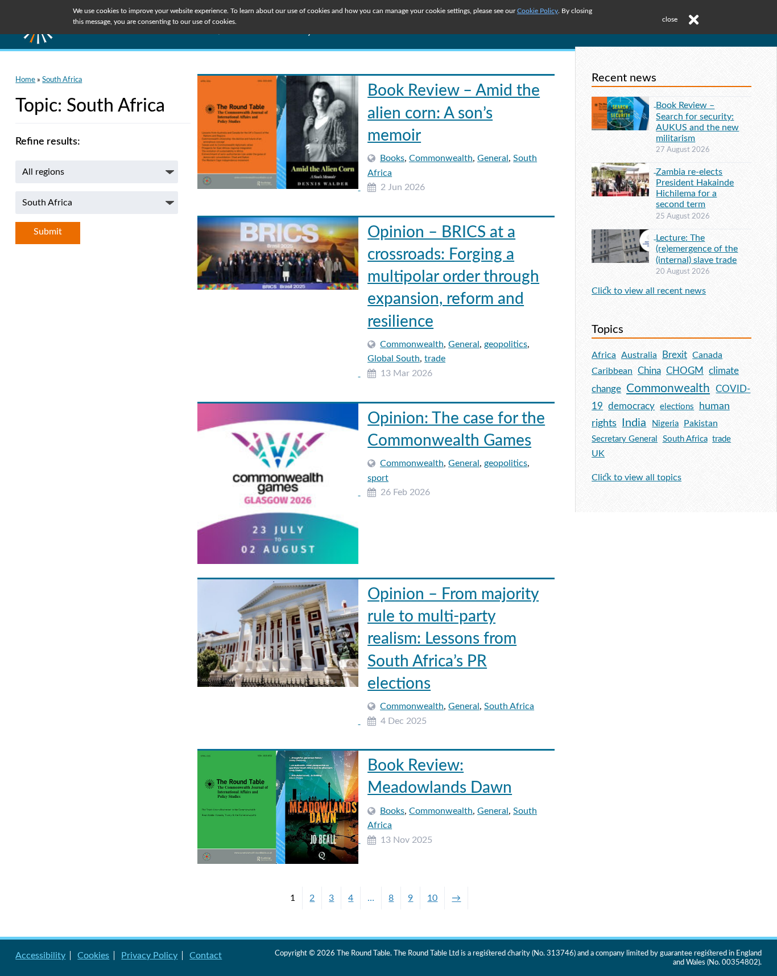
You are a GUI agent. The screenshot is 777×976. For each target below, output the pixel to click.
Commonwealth (441, 158)
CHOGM (685, 371)
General (493, 158)
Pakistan (701, 423)
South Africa (62, 79)
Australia (639, 355)
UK (598, 453)
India (634, 423)
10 (432, 898)
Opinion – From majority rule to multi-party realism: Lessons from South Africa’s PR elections (453, 638)
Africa (604, 355)
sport (377, 478)
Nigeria (665, 423)
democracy (631, 406)
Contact (205, 955)
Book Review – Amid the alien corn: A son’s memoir (453, 113)
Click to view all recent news (649, 290)
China (649, 371)
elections (677, 406)
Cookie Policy (537, 10)
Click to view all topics (636, 477)
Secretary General (625, 439)
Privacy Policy (149, 955)
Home (25, 79)
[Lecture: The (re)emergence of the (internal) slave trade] (624, 236)
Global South (393, 358)
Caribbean (612, 371)
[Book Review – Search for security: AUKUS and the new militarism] (624, 103)
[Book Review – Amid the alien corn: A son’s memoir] (278, 187)
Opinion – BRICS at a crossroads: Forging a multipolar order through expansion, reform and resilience (453, 277)
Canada (707, 355)
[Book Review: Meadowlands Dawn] (278, 840)
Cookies (93, 955)
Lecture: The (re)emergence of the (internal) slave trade (697, 248)
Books (392, 158)
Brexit (674, 355)
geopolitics (505, 344)
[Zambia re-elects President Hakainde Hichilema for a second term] (624, 169)
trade (434, 358)
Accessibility (40, 955)
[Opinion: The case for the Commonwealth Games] (278, 492)
